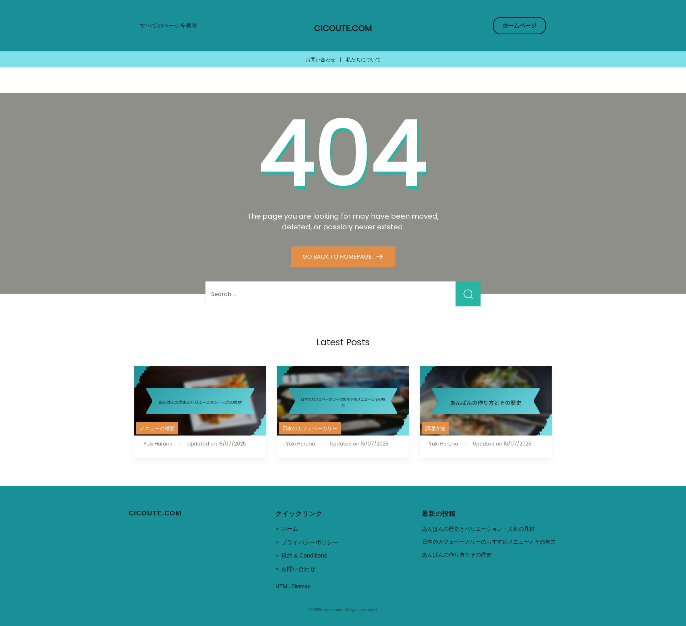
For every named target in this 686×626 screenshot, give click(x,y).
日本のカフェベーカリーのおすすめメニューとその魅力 (489, 542)
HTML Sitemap (292, 586)
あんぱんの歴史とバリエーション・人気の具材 (478, 529)
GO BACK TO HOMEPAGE (338, 257)
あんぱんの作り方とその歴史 (457, 554)
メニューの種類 (157, 428)
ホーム (289, 529)
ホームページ (519, 25)
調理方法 (435, 428)
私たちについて (363, 59)
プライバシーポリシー (309, 542)
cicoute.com (343, 28)
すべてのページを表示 (168, 25)
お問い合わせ (320, 59)
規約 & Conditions (304, 556)
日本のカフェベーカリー (309, 428)
